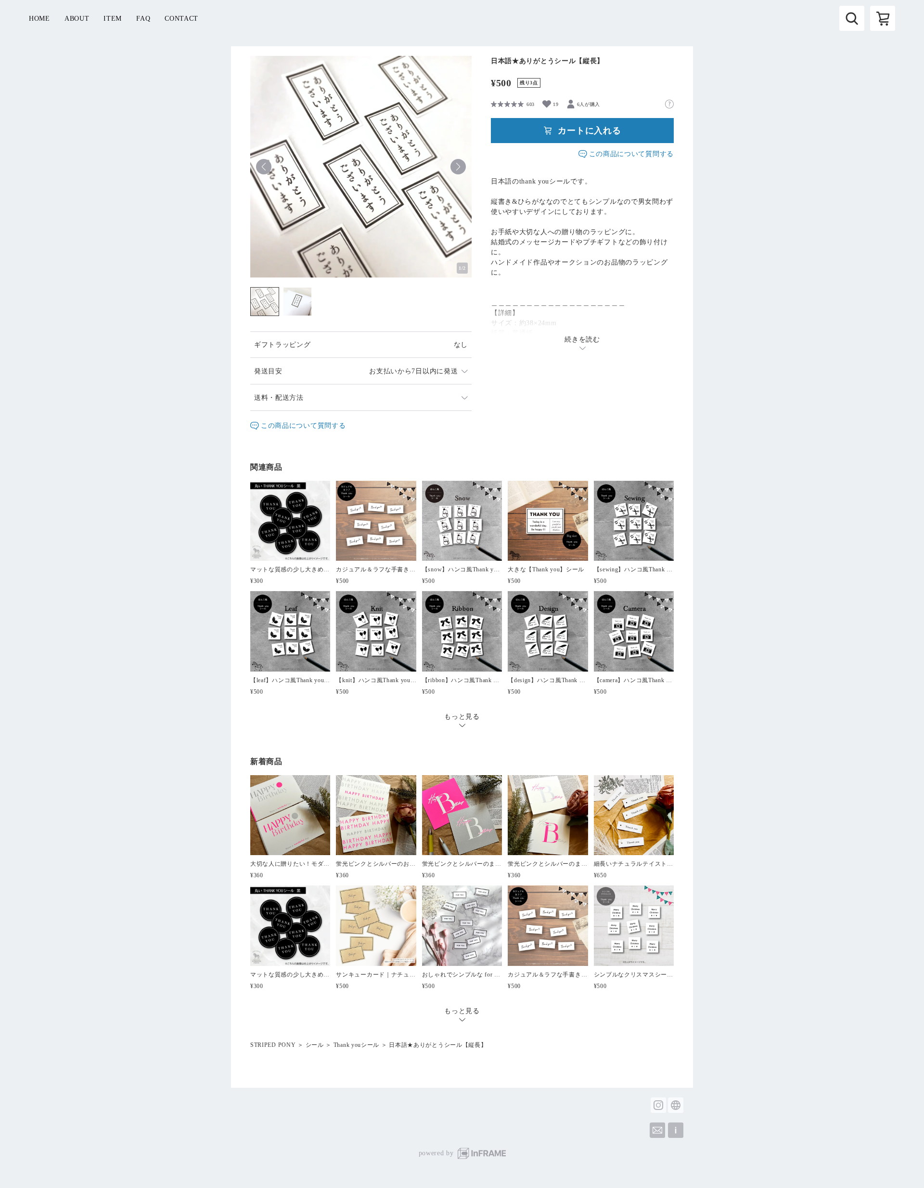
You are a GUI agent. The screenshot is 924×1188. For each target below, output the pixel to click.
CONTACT (181, 18)
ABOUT (77, 18)
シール (315, 1045)
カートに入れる (589, 130)
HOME (39, 18)
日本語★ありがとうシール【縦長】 (438, 1045)
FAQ (143, 18)
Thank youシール (356, 1045)
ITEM (112, 18)
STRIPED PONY (272, 1045)
